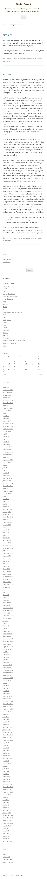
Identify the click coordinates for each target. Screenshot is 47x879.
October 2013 (7, 520)
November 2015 (8, 455)
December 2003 (8, 784)
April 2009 (6, 660)
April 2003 (6, 805)
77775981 (7, 74)
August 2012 (7, 556)
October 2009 (7, 644)
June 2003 (6, 800)
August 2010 (7, 618)
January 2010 (7, 636)
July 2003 (5, 797)
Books (5, 289)
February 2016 (7, 447)
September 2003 (8, 792)
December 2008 (8, 670)
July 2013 (5, 527)
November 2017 (8, 403)
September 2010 (8, 616)
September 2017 (8, 408)
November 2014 (8, 486)
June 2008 (6, 686)
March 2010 (6, 631)
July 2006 (5, 745)
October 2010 (7, 613)
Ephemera (6, 304)
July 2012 (5, 558)
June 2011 (6, 592)
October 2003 (7, 789)
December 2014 (8, 483)
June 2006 (6, 748)
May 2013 (6, 532)
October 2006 (7, 737)
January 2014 (7, 512)
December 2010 (8, 608)
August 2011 (7, 587)
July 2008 (5, 683)
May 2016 (6, 439)
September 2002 (8, 823)
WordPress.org (8, 862)
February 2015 (7, 478)
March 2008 (6, 693)
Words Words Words (9, 343)
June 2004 (6, 769)
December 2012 (8, 545)
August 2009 (7, 649)
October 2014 (7, 488)
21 (32, 366)
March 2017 (6, 418)
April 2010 (6, 628)
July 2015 (5, 465)
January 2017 (7, 421)
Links (4, 315)
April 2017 (6, 416)
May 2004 (6, 771)
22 (39, 366)
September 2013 (8, 522)
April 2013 (6, 535)
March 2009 (6, 662)
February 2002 (7, 841)
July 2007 (5, 714)
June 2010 (6, 623)
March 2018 (6, 398)
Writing (5, 346)
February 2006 (7, 758)
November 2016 (8, 426)
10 (9, 364)
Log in (4, 854)
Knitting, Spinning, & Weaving (12, 312)
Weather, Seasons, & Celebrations (14, 341)
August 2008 (7, 680)
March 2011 (6, 600)
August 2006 (7, 743)
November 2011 (8, 579)
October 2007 (7, 706)
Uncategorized (24, 59)
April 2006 (6, 753)
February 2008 (7, 696)
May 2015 (6, 470)
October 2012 (7, 551)
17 (9, 366)
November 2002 (8, 818)
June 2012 (6, 561)
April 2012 (6, 566)
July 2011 (5, 590)
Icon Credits (6, 262)
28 (32, 369)
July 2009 (5, 652)
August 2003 (7, 795)
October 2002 (7, 820)
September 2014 (8, 491)
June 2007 (6, 717)
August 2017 (7, 411)
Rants (4, 325)
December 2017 (8, 400)
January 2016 (7, 449)
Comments (8, 859)
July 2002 (5, 828)
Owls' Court (23, 4)
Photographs (7, 320)
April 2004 (6, 774)
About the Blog (7, 259)
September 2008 (8, 678)
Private (5, 322)
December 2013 (8, 514)
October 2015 (7, 457)
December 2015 (8, 452)
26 (20, 369)
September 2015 (8, 460)
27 (26, 369)
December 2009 (8, 639)
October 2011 (7, 582)
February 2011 (7, 603)
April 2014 (6, 504)
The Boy (5, 333)
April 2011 (6, 597)
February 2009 (7, 665)
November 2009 (8, 641)
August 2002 (7, 826)
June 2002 (6, 831)
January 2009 (7, 667)
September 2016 (8, 429)
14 (32, 364)
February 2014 (7, 509)
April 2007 (6, 722)
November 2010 (8, 610)
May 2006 (6, 750)
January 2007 (7, 730)
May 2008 (6, 688)
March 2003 (6, 808)
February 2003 (7, 810)
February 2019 (7, 392)
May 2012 (6, 564)
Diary (4, 302)
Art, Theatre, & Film (9, 283)
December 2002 (8, 815)
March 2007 (6, 724)
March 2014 (6, 507)
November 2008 (8, 673)
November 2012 (8, 548)
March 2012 (6, 569)
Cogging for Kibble (9, 294)
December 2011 (8, 577)
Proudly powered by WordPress (13, 875)
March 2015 (6, 475)
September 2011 (8, 584)
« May (5, 374)
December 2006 (8, 732)
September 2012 (8, 553)
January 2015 (7, 481)
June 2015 (6, 468)
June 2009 (6, 654)
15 (39, 364)
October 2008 (7, 675)
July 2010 (5, 621)
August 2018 (7, 395)
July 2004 (5, 766)
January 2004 (7, 782)
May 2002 (6, 833)
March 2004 (6, 776)
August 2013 (7, 525)
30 (3, 372)
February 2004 (7, 779)
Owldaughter (7, 61)
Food (4, 309)
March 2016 (6, 444)
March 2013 (6, 538)
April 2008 (6, 691)
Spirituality (6, 330)
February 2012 (7, 571)
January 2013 (7, 543)
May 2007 (6, 719)
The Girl (5, 335)
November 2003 (8, 787)
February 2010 (7, 634)
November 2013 (8, 517)
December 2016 (8, 424)
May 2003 (6, 802)
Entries (6, 857)
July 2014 (5, 496)
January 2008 (7, 699)
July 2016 (5, 434)
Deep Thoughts (8, 299)
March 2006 (6, 756)
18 (15, 366)
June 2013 (6, 530)
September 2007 (8, 709)
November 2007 (8, 704)
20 (26, 366)
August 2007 (7, 712)
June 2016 (6, 437)
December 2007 (8, 701)
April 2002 (6, 836)
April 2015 (6, 473)
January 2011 (7, 605)
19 (20, 366)
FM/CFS (5, 307)
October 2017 (7, 405)
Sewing (5, 328)
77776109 (7, 35)
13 (26, 364)
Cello (4, 291)
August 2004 (7, 763)
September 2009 (8, 647)
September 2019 (8, 390)
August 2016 (7, 431)
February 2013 (7, 540)
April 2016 (6, 442)
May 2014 (6, 501)
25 (15, 369)
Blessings (6, 286)
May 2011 (6, 595)
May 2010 (6, 626)
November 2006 (8, 735)
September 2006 (8, 740)
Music (4, 317)
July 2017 (5, 413)
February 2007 (7, 727)
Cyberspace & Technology (11, 296)
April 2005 (6, 761)
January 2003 (7, 813)
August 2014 (7, 494)
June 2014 (6, 499)
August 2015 (7, 462)
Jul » (40, 374)
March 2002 (6, 839)
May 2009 (6, 657)
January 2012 (7, 574)
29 (39, 369)
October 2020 (7, 387)
